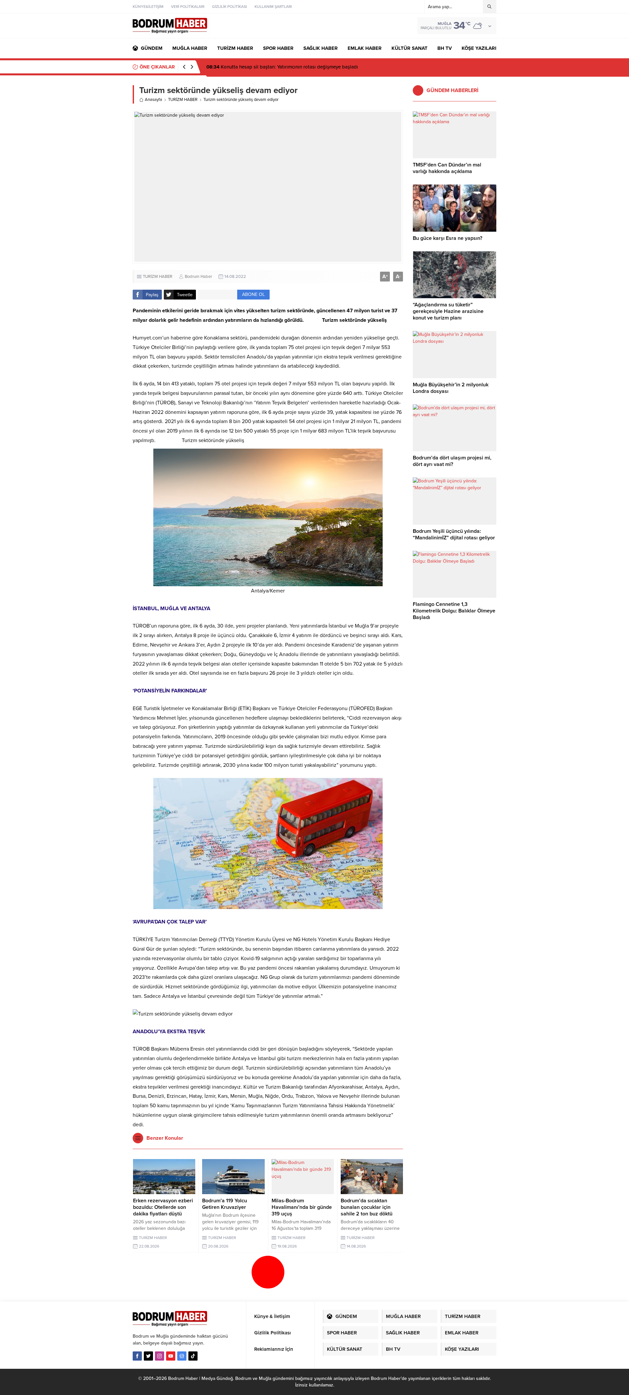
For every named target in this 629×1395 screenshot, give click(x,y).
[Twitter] (148, 1356)
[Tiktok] (193, 1356)
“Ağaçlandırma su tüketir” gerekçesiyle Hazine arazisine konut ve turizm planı (448, 311)
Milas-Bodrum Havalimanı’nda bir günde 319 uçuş (302, 1207)
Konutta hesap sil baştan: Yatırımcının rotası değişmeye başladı (282, 67)
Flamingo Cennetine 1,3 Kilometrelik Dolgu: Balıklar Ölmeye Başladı (454, 611)
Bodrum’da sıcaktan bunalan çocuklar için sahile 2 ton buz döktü (366, 1207)
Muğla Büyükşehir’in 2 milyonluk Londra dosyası (450, 388)
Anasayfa (153, 99)
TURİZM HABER (183, 99)
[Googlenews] (181, 1356)
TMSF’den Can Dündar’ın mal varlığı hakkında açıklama (447, 168)
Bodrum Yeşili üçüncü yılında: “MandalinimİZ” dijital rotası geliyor (454, 534)
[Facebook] (137, 1356)
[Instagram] (159, 1356)
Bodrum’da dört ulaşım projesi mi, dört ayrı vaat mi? (452, 461)
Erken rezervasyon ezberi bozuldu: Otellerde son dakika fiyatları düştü (163, 1207)
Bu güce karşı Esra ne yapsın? (447, 238)
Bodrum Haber (198, 276)
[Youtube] (170, 1356)
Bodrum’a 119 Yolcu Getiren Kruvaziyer (224, 1204)
